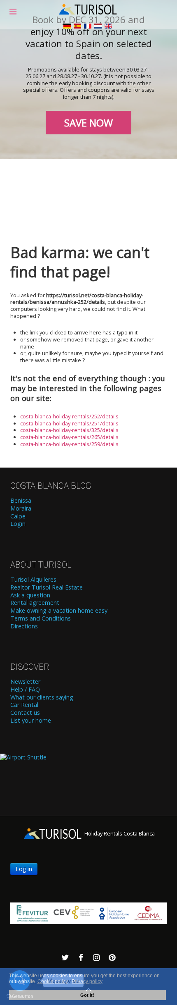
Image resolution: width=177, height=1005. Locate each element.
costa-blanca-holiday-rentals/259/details (69, 444)
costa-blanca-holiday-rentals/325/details (69, 430)
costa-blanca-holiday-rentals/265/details (69, 437)
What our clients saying (41, 697)
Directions (24, 626)
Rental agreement (34, 602)
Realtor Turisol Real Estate (46, 587)
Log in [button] (24, 869)
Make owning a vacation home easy (58, 610)
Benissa (20, 500)
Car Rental (24, 705)
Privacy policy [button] (87, 981)
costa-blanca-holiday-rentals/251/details (69, 423)
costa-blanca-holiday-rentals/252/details (69, 416)
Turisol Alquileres (33, 579)
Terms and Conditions (40, 618)
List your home (30, 720)
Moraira (20, 508)
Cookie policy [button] (52, 981)
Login (18, 524)
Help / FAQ (25, 689)
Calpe (18, 516)
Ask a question (30, 595)
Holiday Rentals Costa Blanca (119, 833)
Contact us (25, 712)
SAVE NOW (88, 122)
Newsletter (25, 681)
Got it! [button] (87, 995)
